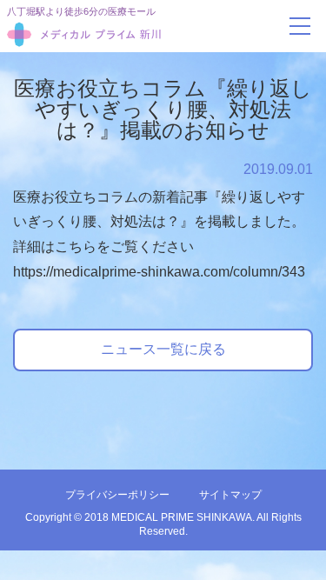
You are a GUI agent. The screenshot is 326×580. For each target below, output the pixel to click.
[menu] (300, 26)
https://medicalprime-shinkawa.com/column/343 (159, 271)
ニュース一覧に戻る (163, 349)
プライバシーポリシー (117, 495)
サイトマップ (230, 495)
